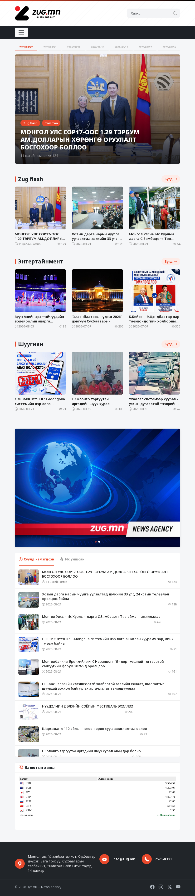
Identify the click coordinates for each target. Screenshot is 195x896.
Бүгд (169, 179)
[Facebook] (152, 887)
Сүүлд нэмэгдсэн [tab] (39, 559)
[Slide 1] (96, 541)
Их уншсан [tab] (74, 559)
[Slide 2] (99, 541)
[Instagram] (161, 887)
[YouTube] (178, 887)
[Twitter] (169, 887)
